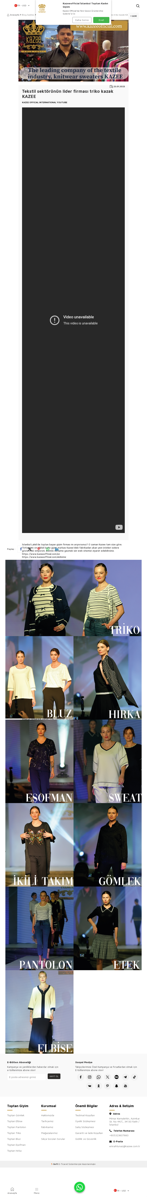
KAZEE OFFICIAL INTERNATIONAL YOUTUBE (44, 102)
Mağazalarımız (49, 1132)
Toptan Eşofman (16, 1144)
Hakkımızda (47, 1115)
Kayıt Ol (54, 1076)
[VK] (89, 1086)
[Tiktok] (134, 1077)
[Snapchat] (116, 1086)
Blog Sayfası (28, 14)
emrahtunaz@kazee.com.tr (124, 1146)
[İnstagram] (89, 1077)
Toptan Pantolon (16, 1127)
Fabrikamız (47, 1127)
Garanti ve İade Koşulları (89, 1132)
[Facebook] (80, 1077)
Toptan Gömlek (15, 1115)
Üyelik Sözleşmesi (85, 1121)
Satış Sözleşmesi (84, 1127)
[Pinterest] (107, 1086)
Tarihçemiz (47, 1121)
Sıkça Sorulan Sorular (53, 1138)
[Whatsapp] (98, 1077)
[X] (107, 1077)
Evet (101, 19)
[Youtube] (125, 1086)
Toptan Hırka (14, 1150)
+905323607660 (119, 1135)
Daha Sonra (82, 19)
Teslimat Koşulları (85, 1115)
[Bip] (116, 1077)
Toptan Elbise (14, 1121)
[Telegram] (125, 1077)
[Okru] (98, 1086)
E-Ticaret (63, 1164)
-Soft (55, 1164)
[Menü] (9, 5)
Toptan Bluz (14, 1138)
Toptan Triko (14, 1132)
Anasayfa (14, 14)
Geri (134, 16)
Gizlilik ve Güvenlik (85, 1138)
